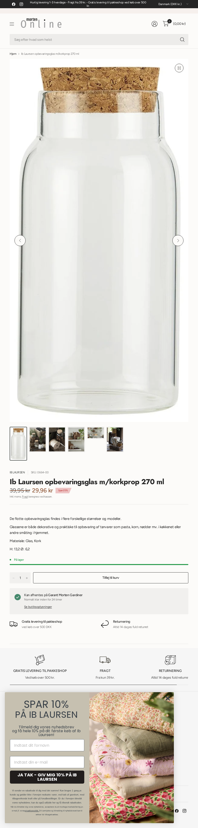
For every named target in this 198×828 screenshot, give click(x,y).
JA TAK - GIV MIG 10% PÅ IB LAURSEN (47, 777)
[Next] (178, 240)
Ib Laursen (17, 472)
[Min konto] (154, 23)
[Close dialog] (167, 698)
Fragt (25, 496)
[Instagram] (21, 4)
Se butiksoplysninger (38, 606)
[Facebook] (13, 4)
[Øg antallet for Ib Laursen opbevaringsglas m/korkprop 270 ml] (26, 578)
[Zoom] (179, 68)
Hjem (13, 53)
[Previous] (20, 240)
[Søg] (182, 39)
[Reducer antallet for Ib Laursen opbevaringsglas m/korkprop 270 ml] (13, 578)
